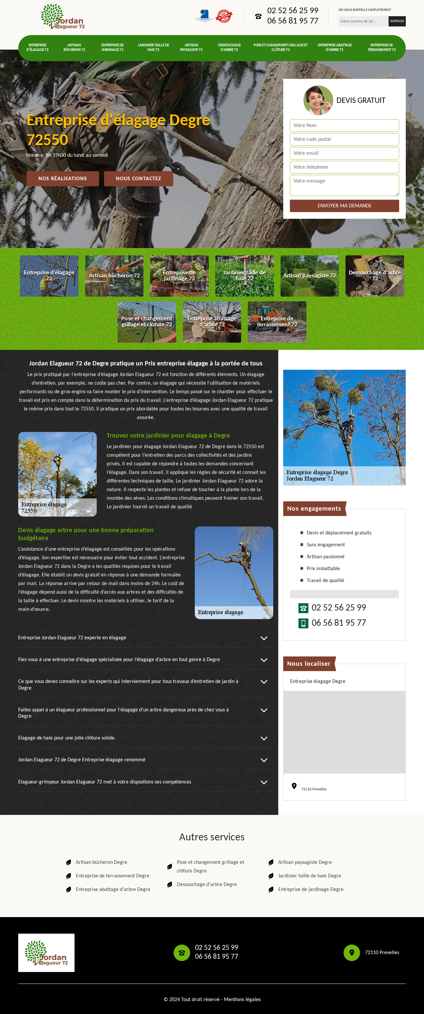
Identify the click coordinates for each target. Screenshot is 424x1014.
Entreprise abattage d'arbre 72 (335, 48)
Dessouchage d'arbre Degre (207, 884)
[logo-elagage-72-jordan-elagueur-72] (62, 16)
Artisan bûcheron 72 (74, 48)
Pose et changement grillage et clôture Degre (210, 867)
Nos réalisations (62, 179)
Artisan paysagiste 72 (191, 48)
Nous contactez (138, 179)
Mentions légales (242, 999)
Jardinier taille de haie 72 (153, 48)
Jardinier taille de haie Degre (309, 876)
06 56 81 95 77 (292, 21)
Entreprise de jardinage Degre (311, 889)
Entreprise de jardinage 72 (112, 48)
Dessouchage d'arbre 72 (229, 48)
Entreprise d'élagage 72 (37, 48)
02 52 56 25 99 (292, 11)
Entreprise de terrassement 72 (382, 48)
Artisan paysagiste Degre (305, 862)
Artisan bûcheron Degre (101, 862)
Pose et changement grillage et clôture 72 (280, 48)
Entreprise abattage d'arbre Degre (113, 889)
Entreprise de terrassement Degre (112, 876)
